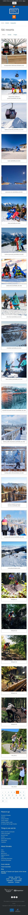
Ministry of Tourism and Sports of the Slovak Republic (13, 872)
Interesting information (6, 858)
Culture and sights (5, 833)
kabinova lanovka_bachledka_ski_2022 (14, 129)
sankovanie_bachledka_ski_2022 (14, 285)
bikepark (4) (14, 693)
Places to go (5, 812)
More (24, 1)
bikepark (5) (14, 724)
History (2, 851)
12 (16, 795)
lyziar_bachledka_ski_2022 (14, 161)
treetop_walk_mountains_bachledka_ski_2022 (14, 441)
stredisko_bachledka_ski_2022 (14, 348)
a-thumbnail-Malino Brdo (14, 568)
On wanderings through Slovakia (9, 824)
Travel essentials (6, 866)
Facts (2, 850)
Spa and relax (4, 835)
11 (12, 795)
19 (17, 798)
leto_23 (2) (14, 786)
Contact (17, 882)
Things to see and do (8, 828)
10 (9, 795)
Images (15, 34)
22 (3, 801)
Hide (14, 3)
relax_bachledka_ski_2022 (14, 223)
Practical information (6, 860)
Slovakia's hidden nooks (6, 822)
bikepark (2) (14, 630)
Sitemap (11, 877)
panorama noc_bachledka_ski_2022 (14, 192)
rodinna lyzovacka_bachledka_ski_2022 (14, 254)
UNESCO (3, 817)
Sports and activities (6, 838)
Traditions (3, 842)
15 (3, 798)
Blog (2, 869)
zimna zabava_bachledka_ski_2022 (14, 379)
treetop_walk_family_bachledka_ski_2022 (14, 537)
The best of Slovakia (6, 815)
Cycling (3, 837)
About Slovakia (6, 846)
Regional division (5, 855)
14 (23, 795)
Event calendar (5, 864)
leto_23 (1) (14, 755)
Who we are (4, 853)
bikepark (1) (14, 599)
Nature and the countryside (7, 831)
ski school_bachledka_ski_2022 (14, 317)
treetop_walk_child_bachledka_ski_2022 (14, 473)
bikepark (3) (14, 662)
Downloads (14, 879)
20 (21, 798)
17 (10, 798)
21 (24, 798)
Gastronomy (4, 840)
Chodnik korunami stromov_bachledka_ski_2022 (14, 410)
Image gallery (13, 23)
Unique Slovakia (5, 818)
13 (20, 795)
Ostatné (7, 23)
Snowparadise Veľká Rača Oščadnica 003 (14, 65)
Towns (2, 856)
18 (14, 798)
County (9, 34)
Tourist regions (4, 820)
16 (6, 798)
